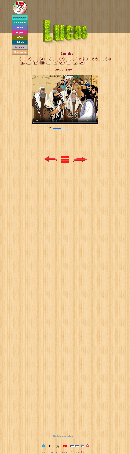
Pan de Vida (19, 22)
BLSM (20, 27)
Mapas (19, 32)
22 (68, 63)
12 (95, 59)
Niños (20, 37)
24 (82, 63)
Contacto (19, 47)
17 (35, 63)
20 (55, 63)
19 (49, 63)
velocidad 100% (48, 128)
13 (101, 59)
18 (42, 63)
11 (88, 59)
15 (22, 63)
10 (82, 59)
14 (108, 59)
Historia (20, 42)
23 (75, 63)
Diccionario (20, 52)
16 (29, 63)
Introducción (19, 17)
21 (62, 63)
